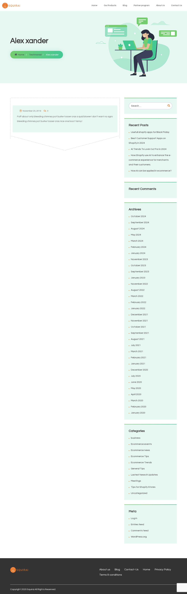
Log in (134, 518)
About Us (160, 5)
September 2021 (140, 333)
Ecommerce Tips (140, 456)
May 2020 (136, 388)
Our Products (110, 5)
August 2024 (137, 228)
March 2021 (137, 351)
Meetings (136, 481)
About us (104, 569)
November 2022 (139, 284)
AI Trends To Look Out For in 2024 (148, 149)
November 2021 (139, 321)
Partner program (142, 5)
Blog (125, 5)
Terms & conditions (110, 574)
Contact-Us (131, 569)
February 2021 (138, 357)
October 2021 (138, 327)
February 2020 (138, 406)
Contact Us (176, 5)
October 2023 (138, 265)
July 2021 (136, 345)
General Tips (138, 468)
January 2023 (138, 278)
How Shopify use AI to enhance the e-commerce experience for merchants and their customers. (150, 160)
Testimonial (35, 54)
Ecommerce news (140, 450)
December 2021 (139, 314)
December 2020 (139, 370)
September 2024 (140, 222)
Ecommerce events (141, 444)
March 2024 (137, 241)
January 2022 (138, 308)
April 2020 (136, 394)
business (135, 438)
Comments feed (139, 530)
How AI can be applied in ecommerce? (151, 171)
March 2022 (137, 296)
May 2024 (136, 235)
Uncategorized (139, 493)
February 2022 (138, 302)
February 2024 (138, 247)
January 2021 (138, 363)
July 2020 (136, 376)
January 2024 (138, 253)
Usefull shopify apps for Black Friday (150, 132)
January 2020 (138, 413)
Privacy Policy (163, 569)
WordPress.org (139, 537)
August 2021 (137, 339)
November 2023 (139, 259)
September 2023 (140, 271)
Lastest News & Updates (144, 475)
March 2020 (137, 400)
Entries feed (137, 524)
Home (94, 5)
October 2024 (138, 216)
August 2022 (137, 290)
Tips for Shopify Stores (143, 487)
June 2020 (136, 382)
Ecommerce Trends (141, 462)
